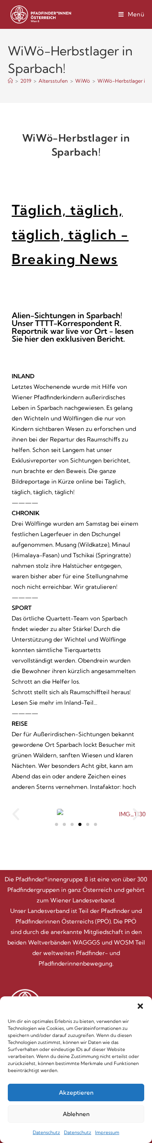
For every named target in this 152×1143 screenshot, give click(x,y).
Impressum (107, 1132)
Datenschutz (46, 1132)
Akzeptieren (76, 1092)
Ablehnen (76, 1114)
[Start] (10, 81)
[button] (140, 1006)
